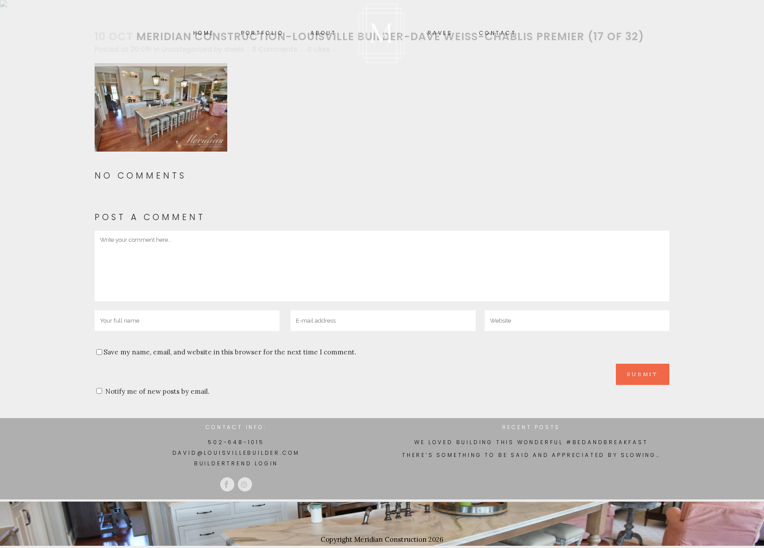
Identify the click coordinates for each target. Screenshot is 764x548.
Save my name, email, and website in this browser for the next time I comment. (229, 352)
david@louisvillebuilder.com (236, 453)
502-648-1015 (236, 442)
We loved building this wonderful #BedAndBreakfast (531, 442)
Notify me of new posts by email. (157, 391)
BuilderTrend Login (236, 463)
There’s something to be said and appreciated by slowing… (531, 455)
